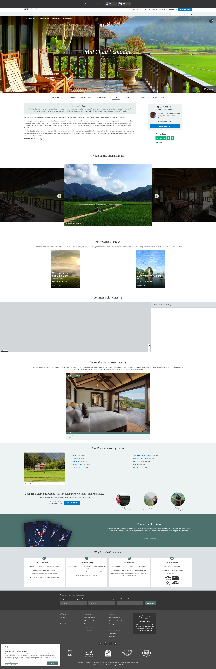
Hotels (116, 97)
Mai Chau (28, 483)
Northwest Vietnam (139, 458)
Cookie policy (112, 627)
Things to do (129, 97)
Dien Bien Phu (137, 461)
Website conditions (114, 618)
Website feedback (65, 624)
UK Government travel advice (93, 621)
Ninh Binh (76, 461)
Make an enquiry (164, 126)
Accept (52, 663)
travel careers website (144, 630)
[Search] (190, 13)
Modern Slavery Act (114, 630)
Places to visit (102, 97)
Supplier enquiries (89, 627)
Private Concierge (82, 14)
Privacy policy (113, 624)
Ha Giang (136, 467)
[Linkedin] (115, 643)
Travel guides (86, 97)
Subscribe (150, 603)
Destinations (28, 14)
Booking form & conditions (116, 621)
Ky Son (75, 455)
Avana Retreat (72, 436)
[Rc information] (82, 376)
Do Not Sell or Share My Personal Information (11, 663)
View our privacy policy (41, 658)
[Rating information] (41, 139)
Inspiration (59, 14)
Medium (37, 139)
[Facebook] (100, 643)
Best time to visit (158, 97)
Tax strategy (112, 633)
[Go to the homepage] (30, 9)
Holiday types (40, 14)
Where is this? (209, 89)
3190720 (121, 665)
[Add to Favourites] (211, 21)
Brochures (94, 14)
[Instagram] (105, 643)
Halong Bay (76, 467)
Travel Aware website (90, 624)
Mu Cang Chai (77, 464)
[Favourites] (142, 9)
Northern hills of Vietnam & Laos (60, 274)
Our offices (63, 618)
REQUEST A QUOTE (185, 9)
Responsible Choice (90, 111)
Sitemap (62, 627)
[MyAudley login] (146, 9)
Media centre (113, 636)
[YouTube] (110, 643)
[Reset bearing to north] (149, 350)
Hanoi (75, 458)
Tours (73, 97)
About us (70, 14)
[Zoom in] (149, 345)
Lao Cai (135, 464)
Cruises (51, 14)
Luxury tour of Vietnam (149, 275)
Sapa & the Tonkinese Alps (142, 455)
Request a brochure (149, 539)
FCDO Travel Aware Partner (172, 566)
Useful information (89, 618)
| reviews (164, 141)
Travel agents (88, 630)
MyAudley (63, 621)
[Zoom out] (149, 348)
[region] (75, 327)
